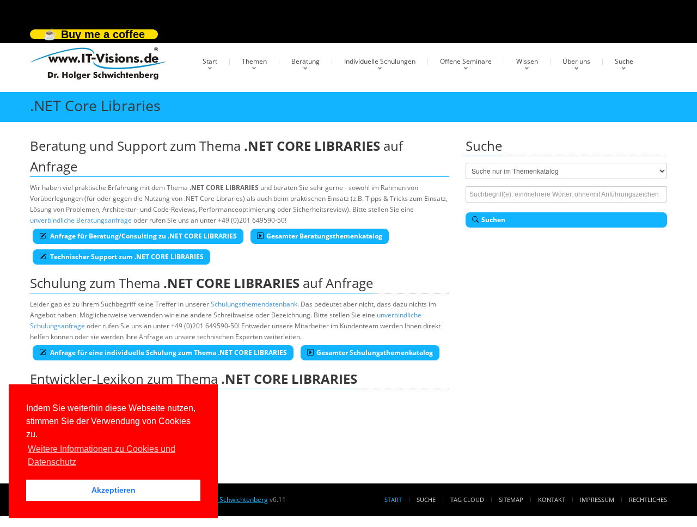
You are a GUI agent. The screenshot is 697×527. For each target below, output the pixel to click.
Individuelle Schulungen (379, 61)
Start (210, 61)
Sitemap (511, 499)
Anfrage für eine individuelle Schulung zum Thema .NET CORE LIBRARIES (167, 352)
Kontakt (551, 499)
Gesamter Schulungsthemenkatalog (374, 352)
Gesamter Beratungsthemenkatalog (324, 236)
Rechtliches (648, 499)
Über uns (576, 61)
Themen (254, 61)
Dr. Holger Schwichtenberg (227, 499)
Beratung (305, 61)
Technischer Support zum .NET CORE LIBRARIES (126, 256)
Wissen (527, 61)
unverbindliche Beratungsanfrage (81, 220)
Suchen (493, 219)
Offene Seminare (466, 61)
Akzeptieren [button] (113, 490)
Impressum (597, 499)
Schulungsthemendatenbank (254, 304)
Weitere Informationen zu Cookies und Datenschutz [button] (101, 455)
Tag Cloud (467, 499)
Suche (624, 61)
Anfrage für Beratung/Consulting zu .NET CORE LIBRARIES (142, 236)
